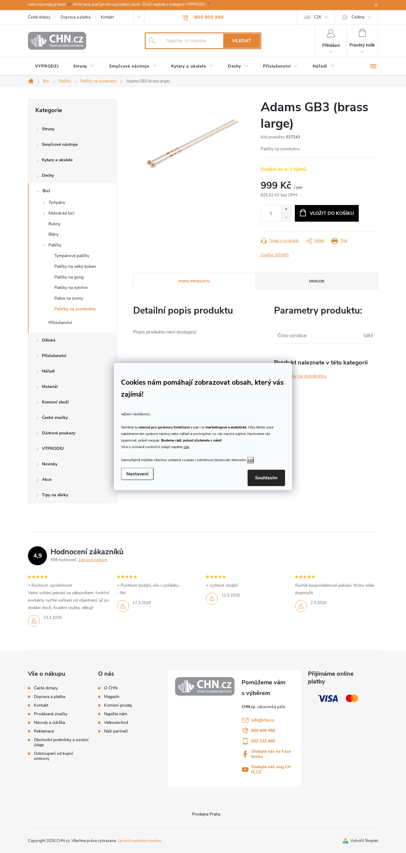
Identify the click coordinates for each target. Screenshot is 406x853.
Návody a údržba (49, 722)
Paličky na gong (69, 277)
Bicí (46, 191)
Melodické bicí (61, 213)
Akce (46, 479)
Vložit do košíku (332, 213)
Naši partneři (116, 731)
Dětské (48, 340)
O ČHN (110, 688)
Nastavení (137, 474)
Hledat (241, 40)
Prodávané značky (50, 714)
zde (186, 447)
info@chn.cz (262, 720)
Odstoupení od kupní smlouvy (53, 756)
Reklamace (44, 731)
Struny (48, 129)
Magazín (111, 696)
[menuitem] (47, 66)
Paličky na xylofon (71, 287)
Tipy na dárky (55, 495)
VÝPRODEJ (53, 448)
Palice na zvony (68, 298)
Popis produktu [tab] (194, 281)
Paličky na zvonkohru (74, 309)
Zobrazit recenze (92, 560)
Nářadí (48, 371)
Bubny (54, 224)
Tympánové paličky (71, 256)
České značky (55, 417)
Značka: (275, 255)
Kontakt (107, 17)
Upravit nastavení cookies (139, 840)
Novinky (49, 464)
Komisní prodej (118, 705)
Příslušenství (60, 322)
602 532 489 (263, 741)
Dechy (48, 175)
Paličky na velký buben (75, 266)
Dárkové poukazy (58, 433)
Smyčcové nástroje (60, 144)
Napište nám (115, 714)
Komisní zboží (55, 402)
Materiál (50, 386)
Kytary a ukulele (57, 160)
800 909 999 (263, 730)
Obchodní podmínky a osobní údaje (61, 742)
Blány (53, 234)
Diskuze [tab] (316, 281)
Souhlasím (266, 478)
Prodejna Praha (206, 814)
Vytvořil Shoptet (364, 840)
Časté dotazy (39, 17)
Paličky (54, 245)
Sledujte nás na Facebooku (271, 754)
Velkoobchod (116, 722)
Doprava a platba (76, 17)
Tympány (56, 202)
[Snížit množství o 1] (286, 217)
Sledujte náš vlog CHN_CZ (271, 769)
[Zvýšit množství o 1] (286, 209)
